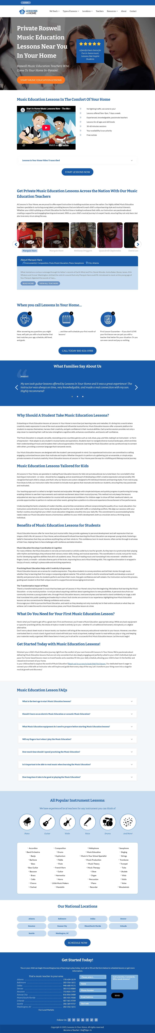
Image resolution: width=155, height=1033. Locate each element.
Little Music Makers (60, 883)
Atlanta (96, 263)
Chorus (33, 883)
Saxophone (79, 263)
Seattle (32, 933)
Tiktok (91, 1019)
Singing (124, 852)
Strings (124, 856)
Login (25, 3)
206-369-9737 (69, 1004)
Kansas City (62, 926)
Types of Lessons (70, 11)
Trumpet (124, 864)
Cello (33, 879)
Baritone (33, 860)
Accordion (33, 848)
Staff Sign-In (86, 1030)
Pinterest (87, 1019)
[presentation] (17, 387)
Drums (108, 833)
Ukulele (124, 871)
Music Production (93, 860)
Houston (31, 926)
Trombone (124, 860)
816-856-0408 (69, 994)
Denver (123, 919)
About (123, 11)
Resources (111, 11)
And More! (128, 833)
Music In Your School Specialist (94, 856)
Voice (87, 833)
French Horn (60, 867)
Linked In (78, 1019)
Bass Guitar (33, 867)
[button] (72, 396)
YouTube (82, 1019)
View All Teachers (48, 283)
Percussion (93, 879)
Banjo (33, 856)
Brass (33, 875)
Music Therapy (94, 867)
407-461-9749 (69, 1000)
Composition (43, 263)
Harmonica (60, 875)
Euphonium (60, 856)
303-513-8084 (69, 988)
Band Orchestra (33, 852)
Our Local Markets (46, 1010)
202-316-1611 (69, 982)
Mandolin (60, 887)
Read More (28, 283)
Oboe (93, 871)
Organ (93, 875)
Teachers (100, 11)
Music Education (61, 263)
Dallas (92, 919)
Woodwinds (124, 887)
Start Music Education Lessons (41, 80)
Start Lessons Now (77, 171)
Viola (124, 875)
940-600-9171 (69, 985)
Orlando (123, 926)
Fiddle (60, 860)
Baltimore (62, 919)
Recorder (94, 887)
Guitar (47, 833)
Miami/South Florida (93, 926)
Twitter (73, 1019)
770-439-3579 (69, 979)
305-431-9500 (69, 997)
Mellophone (94, 848)
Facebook (69, 1019)
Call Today (77, 350)
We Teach (54, 11)
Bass (33, 864)
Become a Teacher (71, 1030)
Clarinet (33, 887)
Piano (71, 263)
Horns (60, 879)
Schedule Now (77, 942)
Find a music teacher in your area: (46, 976)
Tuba (124, 867)
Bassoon (33, 871)
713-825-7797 (69, 991)
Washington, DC (62, 933)
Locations (86, 11)
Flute (51, 263)
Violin (67, 833)
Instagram (96, 1019)
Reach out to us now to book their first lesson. (87, 663)
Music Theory (93, 864)
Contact (133, 11)
